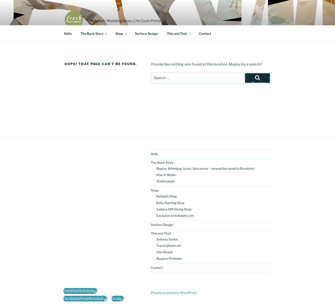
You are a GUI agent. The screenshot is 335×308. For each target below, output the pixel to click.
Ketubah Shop (166, 196)
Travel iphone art (168, 245)
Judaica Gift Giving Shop (173, 209)
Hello (68, 33)
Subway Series (167, 239)
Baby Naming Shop (170, 203)
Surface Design (146, 33)
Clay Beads (164, 252)
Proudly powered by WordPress (174, 293)
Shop (119, 33)
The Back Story (92, 33)
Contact (205, 33)
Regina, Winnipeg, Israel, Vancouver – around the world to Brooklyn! (205, 168)
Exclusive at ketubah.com (175, 215)
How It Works (166, 175)
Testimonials (165, 181)
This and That (177, 33)
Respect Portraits (169, 258)
